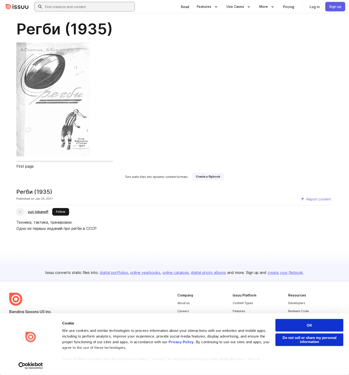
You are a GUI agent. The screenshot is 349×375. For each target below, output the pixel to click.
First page (25, 166)
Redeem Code (298, 311)
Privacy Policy (181, 342)
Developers (296, 303)
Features (239, 311)
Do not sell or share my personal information (309, 340)
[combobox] (89, 6)
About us (183, 303)
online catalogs (175, 272)
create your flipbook (285, 272)
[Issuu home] (17, 6)
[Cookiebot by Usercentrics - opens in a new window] (31, 365)
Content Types (243, 303)
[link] (185, 6)
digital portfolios (114, 272)
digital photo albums (208, 272)
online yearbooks (145, 272)
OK (309, 325)
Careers (183, 311)
